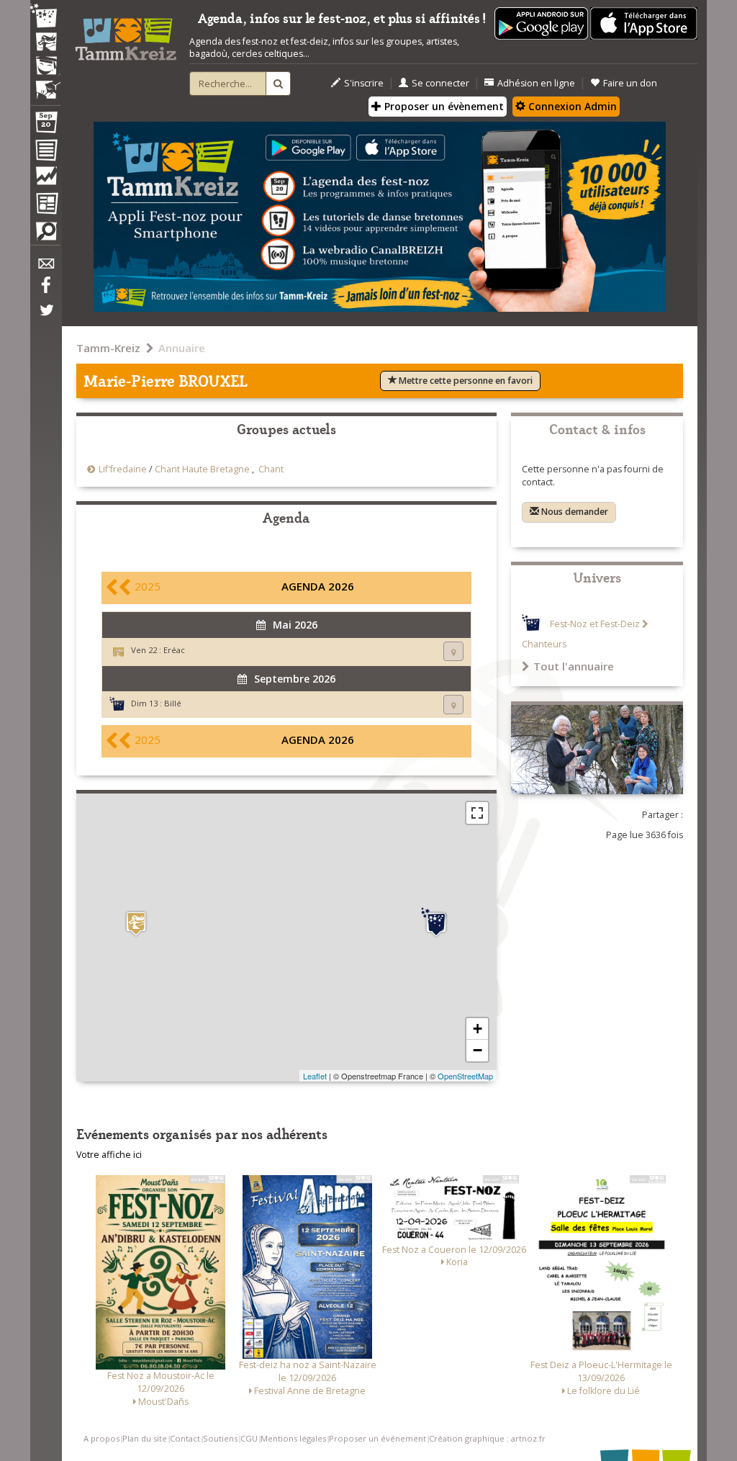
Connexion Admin (571, 106)
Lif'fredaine (123, 469)
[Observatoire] (45, 179)
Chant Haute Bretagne (202, 469)
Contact (185, 1438)
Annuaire (181, 348)
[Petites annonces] (45, 235)
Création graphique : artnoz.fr (487, 1438)
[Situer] (453, 651)
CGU (249, 1438)
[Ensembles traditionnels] (45, 84)
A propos (101, 1438)
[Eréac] (136, 923)
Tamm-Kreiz (108, 348)
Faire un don (630, 83)
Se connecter (440, 83)
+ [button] (477, 1029)
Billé (172, 703)
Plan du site (144, 1438)
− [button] (477, 1050)
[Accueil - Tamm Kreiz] (125, 35)
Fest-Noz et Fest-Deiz (595, 624)
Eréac (174, 649)
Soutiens (220, 1438)
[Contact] (45, 268)
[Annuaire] (45, 152)
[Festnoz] (45, 17)
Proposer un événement (377, 1438)
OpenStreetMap (465, 1076)
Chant (271, 469)
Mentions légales (293, 1438)
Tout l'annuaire (573, 666)
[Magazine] (45, 205)
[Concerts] (45, 43)
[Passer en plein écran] (477, 813)
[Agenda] (45, 125)
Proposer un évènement (442, 106)
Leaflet (315, 1076)
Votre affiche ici (109, 1154)
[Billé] (436, 922)
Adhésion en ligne (536, 83)
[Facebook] (45, 290)
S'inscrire (364, 83)
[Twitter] (45, 317)
